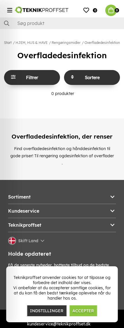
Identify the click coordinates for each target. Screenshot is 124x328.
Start (8, 42)
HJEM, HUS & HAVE (32, 42)
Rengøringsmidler (66, 42)
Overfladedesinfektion (102, 42)
